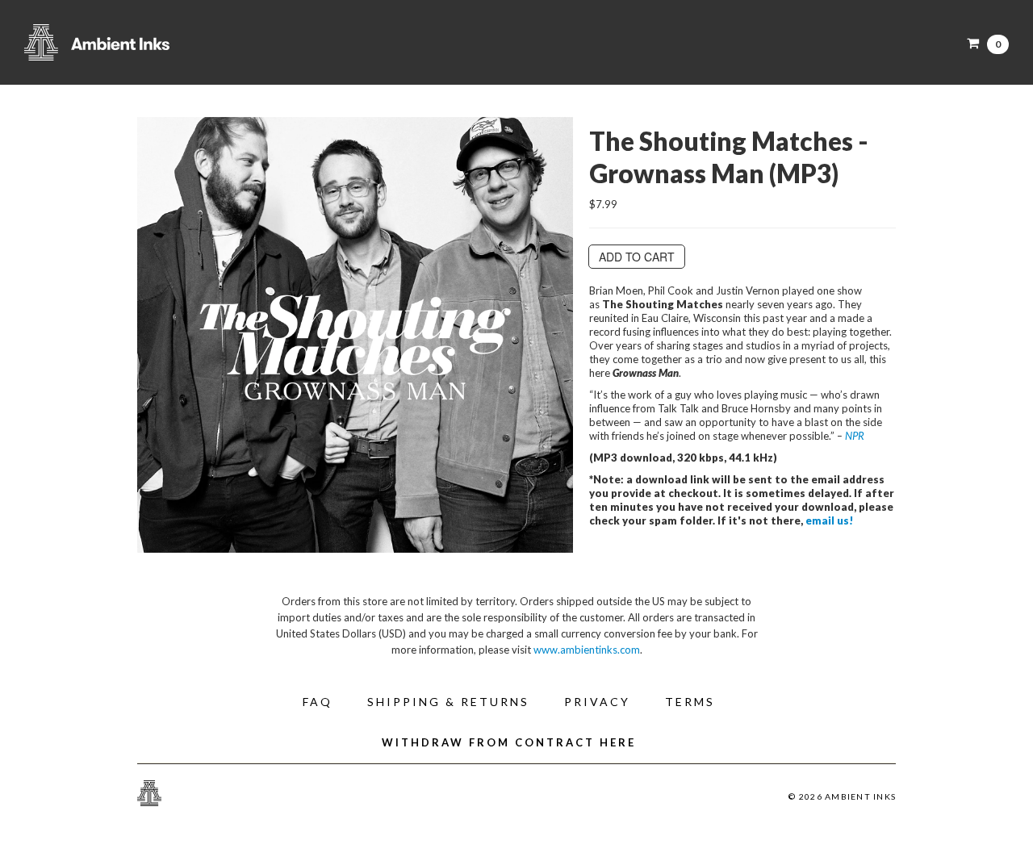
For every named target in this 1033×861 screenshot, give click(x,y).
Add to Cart (637, 257)
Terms (690, 701)
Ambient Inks (185, 42)
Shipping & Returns (448, 701)
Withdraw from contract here (509, 742)
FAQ (317, 701)
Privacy (597, 701)
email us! (829, 520)
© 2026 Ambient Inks (842, 796)
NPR (854, 435)
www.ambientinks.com (586, 649)
